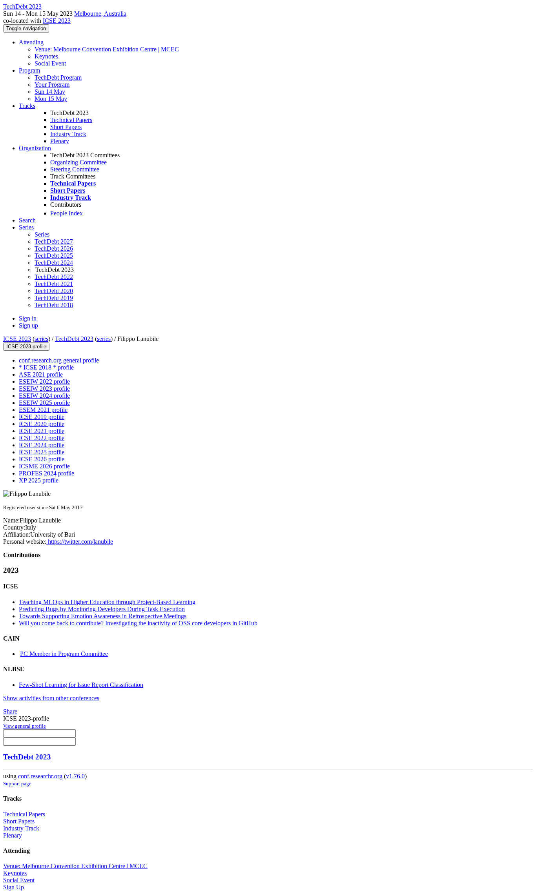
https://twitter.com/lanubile (79, 541)
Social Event (50, 63)
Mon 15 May (51, 98)
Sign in (27, 318)
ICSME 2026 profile (44, 466)
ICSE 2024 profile (41, 445)
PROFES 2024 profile (46, 473)
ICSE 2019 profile (41, 416)
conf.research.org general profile (59, 360)
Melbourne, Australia (100, 13)
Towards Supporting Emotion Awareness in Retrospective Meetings (102, 616)
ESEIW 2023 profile (44, 388)
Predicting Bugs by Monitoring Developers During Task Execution (102, 609)
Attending (31, 42)
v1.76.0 (75, 776)
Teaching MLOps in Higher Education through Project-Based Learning (107, 602)
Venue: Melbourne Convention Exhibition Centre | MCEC (107, 49)
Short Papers (66, 127)
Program (29, 70)
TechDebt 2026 (54, 248)
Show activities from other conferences (51, 698)
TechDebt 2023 (74, 338)
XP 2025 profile (38, 480)
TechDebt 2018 (54, 305)
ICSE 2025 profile (41, 452)
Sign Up (13, 887)
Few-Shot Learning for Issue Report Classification (81, 684)
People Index (66, 213)
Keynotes (46, 56)
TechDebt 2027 (54, 241)
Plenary (59, 141)
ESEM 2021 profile (43, 409)
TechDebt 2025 (54, 255)
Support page (17, 784)
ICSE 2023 (57, 20)
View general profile (24, 726)
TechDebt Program (58, 77)
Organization (35, 148)
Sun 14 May (50, 91)
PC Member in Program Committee (64, 653)
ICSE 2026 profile (41, 459)
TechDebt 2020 (54, 291)
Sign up (28, 325)
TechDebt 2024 (54, 262)
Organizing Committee (78, 162)
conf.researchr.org (40, 776)
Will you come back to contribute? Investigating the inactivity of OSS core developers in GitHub (138, 623)
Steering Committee (74, 169)
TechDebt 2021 (54, 283)
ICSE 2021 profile (41, 431)
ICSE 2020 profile (41, 424)
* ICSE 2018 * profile (46, 367)
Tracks (27, 105)
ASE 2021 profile (41, 374)
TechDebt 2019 (54, 298)
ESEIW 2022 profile (44, 381)
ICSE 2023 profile (26, 347)
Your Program (52, 84)
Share (10, 711)
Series (42, 234)
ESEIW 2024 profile (44, 395)
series (41, 338)
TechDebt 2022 (54, 276)
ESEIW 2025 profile (44, 402)
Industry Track (68, 134)
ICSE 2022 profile (41, 438)
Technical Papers (71, 120)
